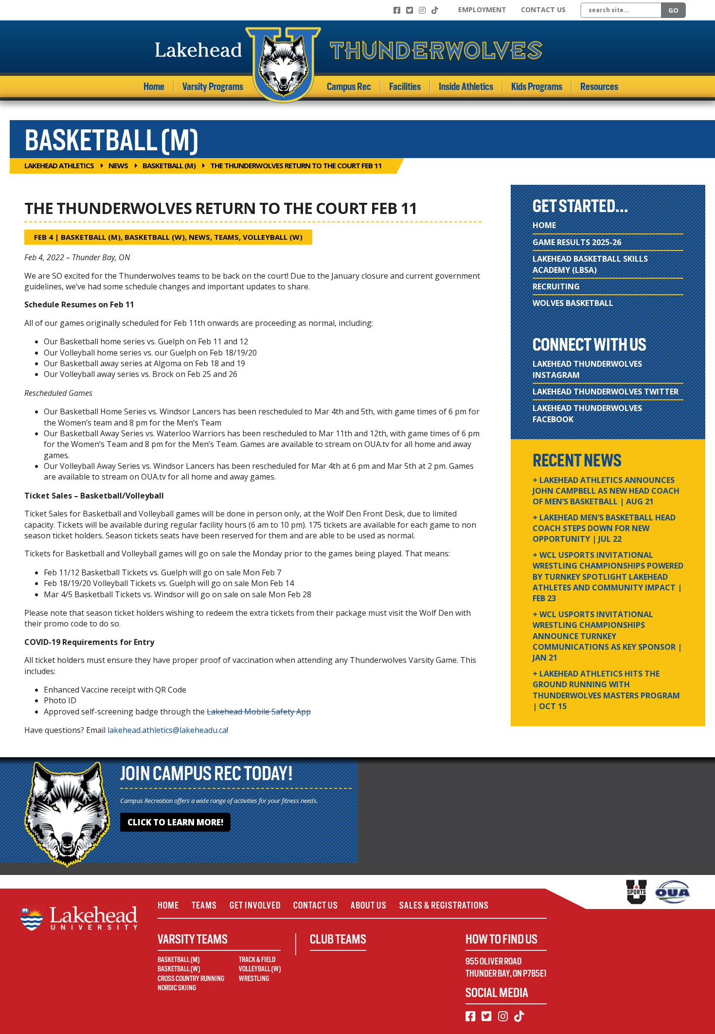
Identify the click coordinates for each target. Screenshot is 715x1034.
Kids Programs (536, 86)
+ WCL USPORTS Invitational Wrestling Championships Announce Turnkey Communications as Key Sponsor (607, 636)
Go (673, 10)
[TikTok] (434, 10)
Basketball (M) (169, 165)
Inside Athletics (466, 86)
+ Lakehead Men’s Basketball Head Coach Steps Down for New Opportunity (604, 528)
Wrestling (254, 978)
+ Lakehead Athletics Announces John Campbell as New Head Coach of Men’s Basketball (606, 491)
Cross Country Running (191, 978)
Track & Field (257, 959)
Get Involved (255, 905)
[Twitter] (409, 10)
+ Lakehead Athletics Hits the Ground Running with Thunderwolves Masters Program (606, 690)
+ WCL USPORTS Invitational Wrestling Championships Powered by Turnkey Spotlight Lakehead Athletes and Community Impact (608, 577)
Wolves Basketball (573, 303)
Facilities (405, 86)
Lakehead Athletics (59, 165)
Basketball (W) (155, 237)
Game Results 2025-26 (577, 242)
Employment (482, 9)
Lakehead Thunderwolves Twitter (606, 391)
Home (153, 86)
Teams (226, 237)
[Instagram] (422, 10)
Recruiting (556, 286)
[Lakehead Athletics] (349, 65)
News (118, 165)
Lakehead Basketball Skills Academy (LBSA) (590, 264)
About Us (369, 905)
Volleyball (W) (273, 237)
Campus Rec (349, 86)
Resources (599, 86)
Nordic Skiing (177, 988)
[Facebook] (396, 10)
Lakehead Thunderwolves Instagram (587, 369)
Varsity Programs (212, 86)
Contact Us (543, 9)
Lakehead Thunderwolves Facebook (587, 413)
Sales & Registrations (444, 905)
